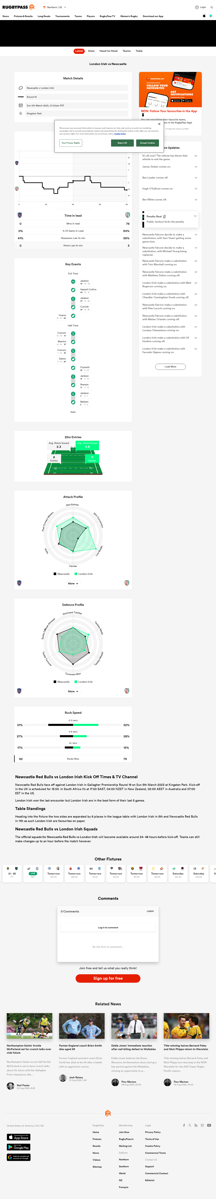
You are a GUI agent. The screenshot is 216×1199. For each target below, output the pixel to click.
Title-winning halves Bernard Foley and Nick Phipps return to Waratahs (186, 1047)
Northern (124, 1159)
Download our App (153, 16)
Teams (78, 16)
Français (123, 1187)
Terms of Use (152, 1139)
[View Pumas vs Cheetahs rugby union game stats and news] (198, 874)
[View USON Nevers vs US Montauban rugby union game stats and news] (12, 874)
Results (96, 1146)
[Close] (159, 124)
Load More (170, 366)
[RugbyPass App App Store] (38, 1137)
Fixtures (97, 1139)
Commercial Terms (155, 1153)
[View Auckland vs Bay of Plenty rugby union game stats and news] (53, 874)
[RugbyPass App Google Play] (38, 1147)
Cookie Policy (152, 1146)
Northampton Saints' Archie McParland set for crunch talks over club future (29, 1049)
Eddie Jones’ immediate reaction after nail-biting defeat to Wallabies (133, 1047)
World (122, 1173)
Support (149, 1166)
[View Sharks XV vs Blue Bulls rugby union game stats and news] (95, 874)
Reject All (122, 142)
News (6, 16)
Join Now (124, 1132)
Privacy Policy (153, 1132)
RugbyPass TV (107, 16)
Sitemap (97, 1166)
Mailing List (125, 1146)
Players (91, 16)
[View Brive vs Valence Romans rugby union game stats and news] (115, 874)
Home (96, 1132)
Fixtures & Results (23, 16)
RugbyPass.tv (126, 1139)
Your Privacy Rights (71, 142)
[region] (109, 136)
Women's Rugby (129, 16)
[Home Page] (19, 7)
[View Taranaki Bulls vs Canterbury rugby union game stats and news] (136, 874)
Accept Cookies (147, 142)
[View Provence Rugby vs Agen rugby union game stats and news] (32, 874)
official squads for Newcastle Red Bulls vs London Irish (59, 837)
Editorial (149, 1180)
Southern (124, 1166)
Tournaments (62, 16)
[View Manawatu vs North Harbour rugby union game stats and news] (178, 874)
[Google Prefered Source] (38, 1158)
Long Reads (44, 16)
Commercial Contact (156, 1173)
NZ (120, 1180)
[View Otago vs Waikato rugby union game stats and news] (157, 874)
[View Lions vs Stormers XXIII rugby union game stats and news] (74, 874)
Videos (96, 1160)
